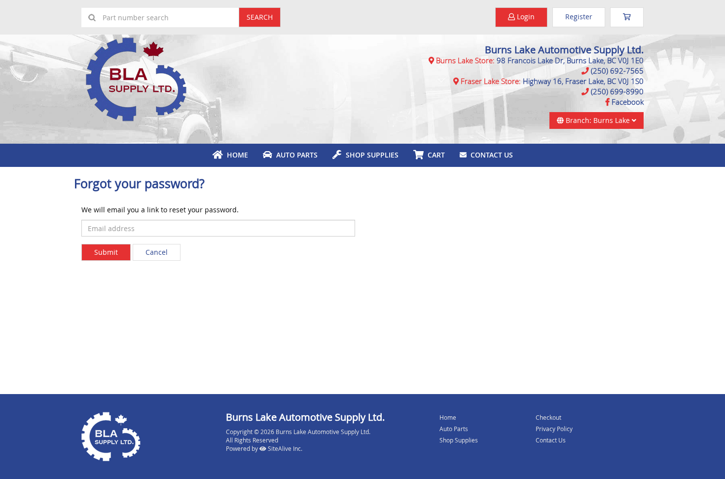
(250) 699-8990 (617, 91)
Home (235, 155)
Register (578, 16)
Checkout (548, 417)
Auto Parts (295, 155)
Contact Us (490, 155)
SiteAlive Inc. (285, 448)
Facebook (628, 102)
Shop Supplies (370, 155)
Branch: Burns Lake (598, 120)
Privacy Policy (554, 429)
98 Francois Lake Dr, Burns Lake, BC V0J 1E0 (570, 60)
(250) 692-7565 (617, 71)
